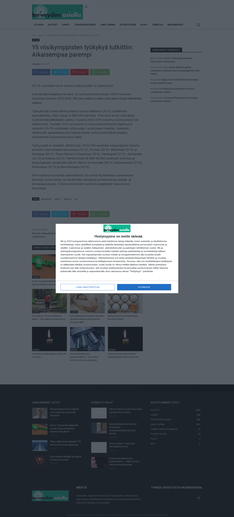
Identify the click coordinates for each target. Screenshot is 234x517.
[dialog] (117, 258)
